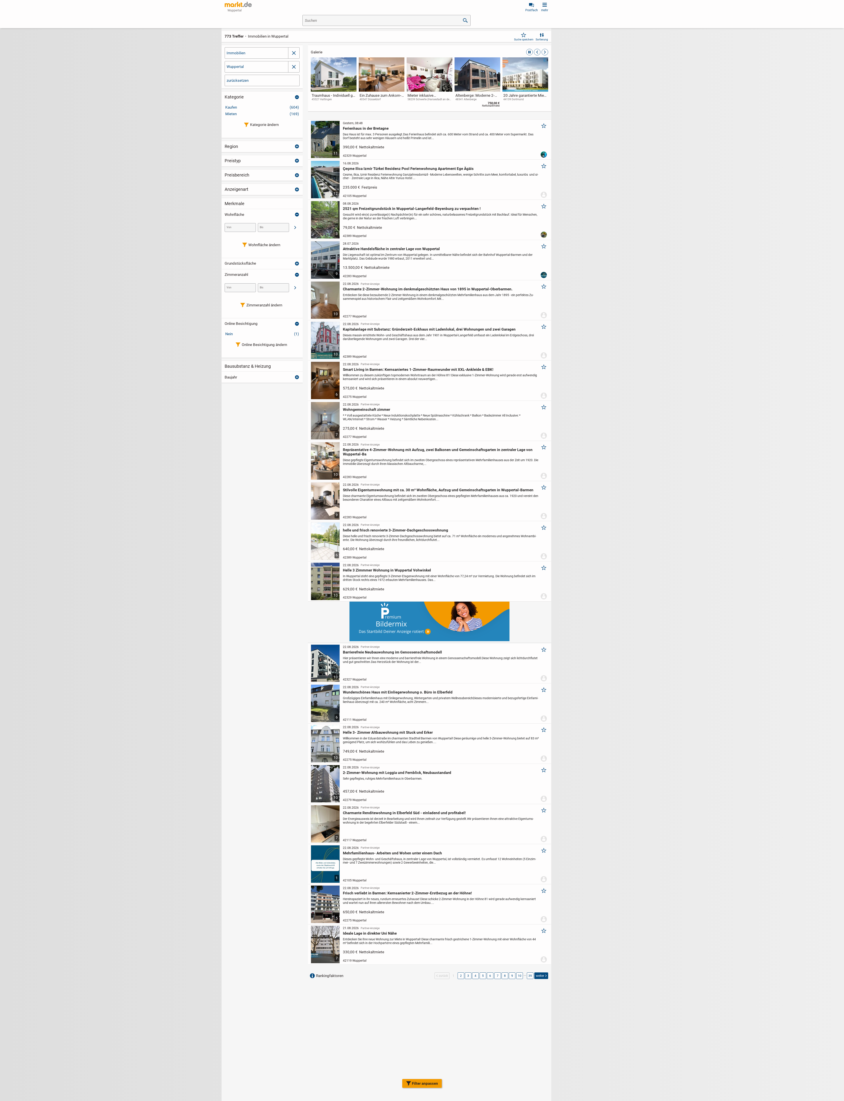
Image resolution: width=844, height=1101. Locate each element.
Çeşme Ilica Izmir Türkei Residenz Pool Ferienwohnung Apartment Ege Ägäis (408, 168)
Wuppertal (235, 66)
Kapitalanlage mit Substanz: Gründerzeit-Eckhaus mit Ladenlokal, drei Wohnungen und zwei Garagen (429, 329)
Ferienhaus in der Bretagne (366, 128)
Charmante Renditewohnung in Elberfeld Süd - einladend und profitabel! (404, 813)
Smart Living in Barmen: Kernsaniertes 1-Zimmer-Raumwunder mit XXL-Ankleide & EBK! (418, 369)
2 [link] (461, 975)
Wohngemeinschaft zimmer (366, 409)
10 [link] (519, 975)
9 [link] (512, 975)
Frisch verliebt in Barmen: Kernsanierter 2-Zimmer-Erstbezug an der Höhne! (407, 893)
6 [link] (490, 975)
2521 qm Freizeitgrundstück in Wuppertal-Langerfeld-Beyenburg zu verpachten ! (412, 208)
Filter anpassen (425, 1083)
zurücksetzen (238, 80)
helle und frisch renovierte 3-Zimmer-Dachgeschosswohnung (395, 530)
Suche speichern (523, 39)
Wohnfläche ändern (264, 245)
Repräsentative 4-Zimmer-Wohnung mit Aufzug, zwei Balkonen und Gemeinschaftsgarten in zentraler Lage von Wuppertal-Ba (438, 452)
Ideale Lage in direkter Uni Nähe (370, 933)
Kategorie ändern (264, 124)
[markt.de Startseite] (238, 4)
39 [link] (530, 975)
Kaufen (262, 107)
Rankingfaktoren (329, 976)
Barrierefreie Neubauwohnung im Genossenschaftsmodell (392, 652)
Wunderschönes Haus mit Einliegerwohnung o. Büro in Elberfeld (398, 692)
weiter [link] (540, 975)
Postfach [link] (531, 10)
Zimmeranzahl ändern (264, 305)
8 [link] (505, 975)
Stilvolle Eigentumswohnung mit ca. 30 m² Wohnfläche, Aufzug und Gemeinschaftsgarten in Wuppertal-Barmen (438, 490)
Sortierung (542, 39)
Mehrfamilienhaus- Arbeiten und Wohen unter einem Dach (392, 853)
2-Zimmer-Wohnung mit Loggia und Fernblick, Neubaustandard (397, 772)
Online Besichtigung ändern (264, 344)
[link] (334, 83)
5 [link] (483, 975)
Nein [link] (262, 334)
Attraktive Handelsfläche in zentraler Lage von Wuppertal (391, 249)
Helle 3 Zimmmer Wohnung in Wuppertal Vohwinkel (387, 570)
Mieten (262, 114)
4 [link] (475, 975)
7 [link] (497, 975)
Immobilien (236, 53)
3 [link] (468, 975)
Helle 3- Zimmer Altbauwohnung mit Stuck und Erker (388, 732)
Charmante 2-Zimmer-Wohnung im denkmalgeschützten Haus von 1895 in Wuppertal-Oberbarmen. (428, 289)
